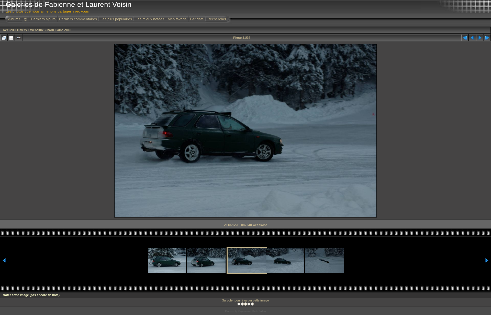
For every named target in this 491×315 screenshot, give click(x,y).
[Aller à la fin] (487, 37)
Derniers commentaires (78, 19)
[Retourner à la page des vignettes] (3, 37)
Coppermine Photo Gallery (252, 311)
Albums (14, 19)
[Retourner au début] (464, 37)
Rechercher (216, 19)
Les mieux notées (150, 19)
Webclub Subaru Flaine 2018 (50, 30)
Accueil (8, 30)
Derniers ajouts (43, 19)
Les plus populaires (116, 19)
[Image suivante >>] (479, 37)
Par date (197, 19)
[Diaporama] (18, 37)
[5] (252, 304)
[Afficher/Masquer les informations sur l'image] (11, 37)
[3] (245, 304)
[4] (249, 304)
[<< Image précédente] (472, 37)
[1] (239, 304)
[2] (242, 304)
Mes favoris (177, 19)
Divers (22, 30)
